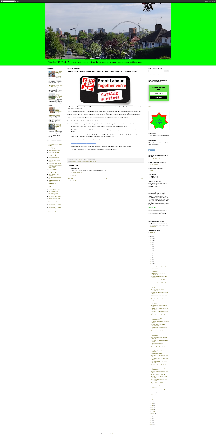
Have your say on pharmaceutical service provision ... (159, 277)
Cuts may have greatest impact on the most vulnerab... (159, 350)
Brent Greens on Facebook (54, 155)
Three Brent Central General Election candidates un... (158, 347)
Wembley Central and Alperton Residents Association (55, 205)
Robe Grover (86, 161)
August (152, 399)
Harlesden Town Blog (53, 172)
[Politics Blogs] (151, 150)
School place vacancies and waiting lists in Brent (159, 293)
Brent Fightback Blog (53, 149)
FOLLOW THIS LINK (153, 164)
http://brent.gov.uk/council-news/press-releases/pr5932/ (83, 143)
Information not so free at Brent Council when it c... (159, 280)
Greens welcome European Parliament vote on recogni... (159, 302)
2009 (151, 424)
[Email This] (87, 159)
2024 (151, 242)
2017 (151, 257)
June (152, 403)
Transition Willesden (53, 200)
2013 (151, 416)
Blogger (113, 433)
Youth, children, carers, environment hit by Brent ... (159, 359)
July (152, 401)
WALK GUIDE (155, 137)
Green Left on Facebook (53, 169)
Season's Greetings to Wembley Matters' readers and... (159, 270)
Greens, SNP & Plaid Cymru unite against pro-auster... (159, 312)
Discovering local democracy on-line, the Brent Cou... (159, 337)
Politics (149, 151)
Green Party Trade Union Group (55, 171)
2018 (151, 255)
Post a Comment (73, 175)
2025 (151, 240)
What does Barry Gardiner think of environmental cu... (158, 325)
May (152, 405)
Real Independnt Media (53, 193)
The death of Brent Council (156, 353)
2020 (151, 250)
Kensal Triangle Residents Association (54, 175)
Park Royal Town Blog (53, 191)
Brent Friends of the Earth (54, 152)
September (153, 397)
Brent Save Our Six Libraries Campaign (54, 161)
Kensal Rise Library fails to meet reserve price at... (159, 306)
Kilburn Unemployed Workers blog (55, 178)
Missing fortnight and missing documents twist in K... (159, 386)
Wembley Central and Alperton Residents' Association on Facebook (55, 209)
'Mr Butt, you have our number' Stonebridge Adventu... (160, 321)
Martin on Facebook (53, 188)
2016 (151, 259)
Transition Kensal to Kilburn (54, 198)
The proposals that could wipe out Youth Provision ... (159, 328)
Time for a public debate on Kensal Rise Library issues (55, 85)
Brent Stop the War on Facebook (55, 163)
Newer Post (70, 178)
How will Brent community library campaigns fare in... (158, 274)
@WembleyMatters (152, 226)
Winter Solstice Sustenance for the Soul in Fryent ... (159, 299)
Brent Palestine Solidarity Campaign (54, 158)
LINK (149, 106)
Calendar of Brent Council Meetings (155, 158)
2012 (151, 418)
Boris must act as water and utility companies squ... (158, 290)
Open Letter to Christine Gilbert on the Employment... (158, 365)
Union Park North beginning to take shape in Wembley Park (58, 95)
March (152, 409)
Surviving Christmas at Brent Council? (158, 374)
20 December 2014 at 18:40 (76, 172)
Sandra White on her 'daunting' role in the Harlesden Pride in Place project (58, 74)
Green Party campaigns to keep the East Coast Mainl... (159, 362)
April (152, 407)
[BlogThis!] (89, 159)
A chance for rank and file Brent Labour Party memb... (159, 296)
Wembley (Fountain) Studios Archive (54, 202)
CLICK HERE (151, 77)
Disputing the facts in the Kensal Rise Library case (158, 315)
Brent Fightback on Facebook (54, 150)
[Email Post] (85, 159)
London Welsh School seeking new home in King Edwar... (160, 267)
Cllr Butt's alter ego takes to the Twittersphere (157, 344)
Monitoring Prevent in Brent (54, 189)
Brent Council (73, 161)
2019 (151, 253)
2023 (151, 244)
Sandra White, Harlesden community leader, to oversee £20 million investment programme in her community (55, 111)
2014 (151, 263)
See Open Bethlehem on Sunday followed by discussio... (159, 377)
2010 (151, 422)
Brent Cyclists (51, 147)
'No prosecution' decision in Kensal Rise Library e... (159, 283)
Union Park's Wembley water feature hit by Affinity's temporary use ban (58, 127)
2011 (151, 420)
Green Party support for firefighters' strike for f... (159, 355)
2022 (151, 246)
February (153, 411)
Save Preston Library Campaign (55, 196)
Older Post (141, 178)
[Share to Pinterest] (94, 159)
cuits (83, 161)
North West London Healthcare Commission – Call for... (160, 286)
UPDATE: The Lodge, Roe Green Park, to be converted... (159, 309)
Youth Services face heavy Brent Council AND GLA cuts (159, 380)
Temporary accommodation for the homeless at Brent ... (160, 331)
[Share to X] (91, 159)
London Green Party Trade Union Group (55, 185)
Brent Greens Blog (52, 154)
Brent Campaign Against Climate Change (55, 144)
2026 (151, 238)
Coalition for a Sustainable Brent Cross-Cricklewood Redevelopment (55, 166)
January (153, 413)
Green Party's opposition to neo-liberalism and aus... (159, 341)
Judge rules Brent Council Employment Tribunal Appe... (159, 368)
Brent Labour (79, 161)
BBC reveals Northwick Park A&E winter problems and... (159, 334)
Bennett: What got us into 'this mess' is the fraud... (159, 383)
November (153, 392)
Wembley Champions (53, 211)
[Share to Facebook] (92, 159)
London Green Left (52, 183)
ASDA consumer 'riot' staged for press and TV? (159, 389)
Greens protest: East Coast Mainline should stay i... (159, 371)
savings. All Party (93, 161)
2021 (151, 248)
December (153, 265)
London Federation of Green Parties (54, 181)
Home (105, 178)
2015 (151, 261)
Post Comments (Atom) (78, 180)
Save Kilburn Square (53, 194)
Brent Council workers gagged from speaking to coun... (158, 318)
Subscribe (158, 97)
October (153, 394)
